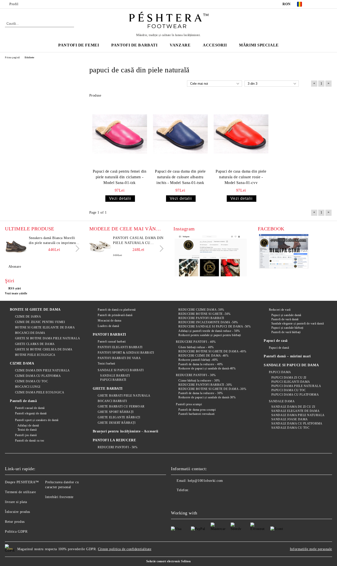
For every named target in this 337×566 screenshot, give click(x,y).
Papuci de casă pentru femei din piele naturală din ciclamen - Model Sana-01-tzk (119, 177)
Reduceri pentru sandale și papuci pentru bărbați (209, 335)
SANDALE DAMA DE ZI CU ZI (293, 406)
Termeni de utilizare (20, 492)
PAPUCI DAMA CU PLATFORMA (295, 394)
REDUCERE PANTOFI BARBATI (201, 318)
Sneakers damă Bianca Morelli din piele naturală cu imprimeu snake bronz (52, 240)
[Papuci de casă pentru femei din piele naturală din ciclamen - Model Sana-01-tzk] (119, 134)
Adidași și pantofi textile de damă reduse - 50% (209, 331)
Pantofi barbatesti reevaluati (196, 414)
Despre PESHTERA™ (22, 482)
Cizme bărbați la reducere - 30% (199, 380)
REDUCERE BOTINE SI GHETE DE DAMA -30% (212, 389)
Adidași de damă (28, 425)
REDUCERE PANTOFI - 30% (196, 375)
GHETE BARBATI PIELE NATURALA (124, 395)
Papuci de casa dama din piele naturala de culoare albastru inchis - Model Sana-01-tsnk (180, 177)
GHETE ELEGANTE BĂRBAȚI (119, 417)
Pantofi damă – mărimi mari (287, 356)
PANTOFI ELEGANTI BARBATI (120, 347)
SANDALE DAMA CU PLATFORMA (296, 423)
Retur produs (15, 522)
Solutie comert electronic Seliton (168, 561)
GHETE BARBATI (108, 388)
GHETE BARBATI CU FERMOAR (121, 406)
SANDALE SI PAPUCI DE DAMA (291, 365)
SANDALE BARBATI (115, 375)
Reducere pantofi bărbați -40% (198, 360)
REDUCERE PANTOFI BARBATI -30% (205, 384)
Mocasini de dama (109, 320)
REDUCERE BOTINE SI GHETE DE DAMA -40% (212, 351)
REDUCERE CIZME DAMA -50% (201, 309)
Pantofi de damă (23, 401)
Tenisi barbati (106, 363)
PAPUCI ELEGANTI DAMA (290, 382)
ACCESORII (215, 45)
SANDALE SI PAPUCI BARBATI (121, 370)
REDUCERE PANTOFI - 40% (196, 342)
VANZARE (180, 45)
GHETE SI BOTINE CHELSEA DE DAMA (44, 349)
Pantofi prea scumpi (189, 404)
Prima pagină (12, 57)
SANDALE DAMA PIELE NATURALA (298, 415)
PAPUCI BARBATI (113, 380)
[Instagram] (329, 4)
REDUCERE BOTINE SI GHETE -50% (204, 314)
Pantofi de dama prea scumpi (197, 409)
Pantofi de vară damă (285, 319)
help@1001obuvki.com (205, 481)
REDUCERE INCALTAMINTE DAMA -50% (208, 322)
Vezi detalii (120, 198)
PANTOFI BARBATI (109, 334)
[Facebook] (314, 4)
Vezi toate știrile (16, 293)
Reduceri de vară (280, 309)
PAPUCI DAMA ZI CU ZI (288, 377)
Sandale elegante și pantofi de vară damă (297, 323)
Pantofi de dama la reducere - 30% (200, 393)
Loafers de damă (108, 326)
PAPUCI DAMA (280, 372)
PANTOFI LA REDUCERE (114, 440)
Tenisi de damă (27, 429)
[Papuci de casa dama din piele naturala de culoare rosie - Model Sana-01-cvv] (241, 134)
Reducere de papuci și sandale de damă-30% (207, 397)
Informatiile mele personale (311, 549)
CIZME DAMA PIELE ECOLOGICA (39, 392)
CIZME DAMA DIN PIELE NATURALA (42, 370)
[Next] (76, 248)
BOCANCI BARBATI (112, 401)
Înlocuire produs (17, 512)
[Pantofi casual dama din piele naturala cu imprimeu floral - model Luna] (100, 247)
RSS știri (14, 288)
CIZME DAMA (22, 363)
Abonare (14, 266)
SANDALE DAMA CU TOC (290, 427)
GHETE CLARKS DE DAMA (35, 344)
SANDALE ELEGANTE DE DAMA (295, 411)
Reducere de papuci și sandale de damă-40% (207, 368)
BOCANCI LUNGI (27, 386)
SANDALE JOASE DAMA (289, 419)
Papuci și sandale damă (286, 315)
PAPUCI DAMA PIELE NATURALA (296, 386)
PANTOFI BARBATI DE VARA (119, 358)
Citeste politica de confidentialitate (124, 549)
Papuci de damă (279, 347)
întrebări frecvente (59, 497)
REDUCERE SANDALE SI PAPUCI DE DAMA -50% (214, 326)
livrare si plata (16, 502)
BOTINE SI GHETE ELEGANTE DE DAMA (45, 327)
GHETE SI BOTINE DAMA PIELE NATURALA (47, 338)
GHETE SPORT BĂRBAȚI (116, 412)
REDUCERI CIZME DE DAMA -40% (203, 355)
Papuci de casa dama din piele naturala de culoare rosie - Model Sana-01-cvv (241, 177)
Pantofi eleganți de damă (31, 413)
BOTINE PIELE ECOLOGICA (35, 355)
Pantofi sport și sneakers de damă (36, 420)
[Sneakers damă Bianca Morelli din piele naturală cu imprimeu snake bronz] (16, 247)
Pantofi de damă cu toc (29, 440)
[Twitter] (322, 4)
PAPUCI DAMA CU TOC (288, 390)
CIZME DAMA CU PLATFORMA (38, 376)
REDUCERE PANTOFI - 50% (117, 447)
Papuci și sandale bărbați (287, 327)
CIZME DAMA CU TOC (31, 381)
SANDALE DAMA (282, 401)
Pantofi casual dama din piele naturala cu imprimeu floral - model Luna (138, 240)
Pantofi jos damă (26, 435)
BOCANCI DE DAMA (30, 333)
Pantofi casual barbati (112, 341)
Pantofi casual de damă (30, 408)
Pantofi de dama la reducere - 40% (200, 364)
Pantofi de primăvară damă (115, 315)
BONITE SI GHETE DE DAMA (35, 309)
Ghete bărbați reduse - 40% (196, 347)
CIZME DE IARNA (28, 316)
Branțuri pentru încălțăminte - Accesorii (125, 431)
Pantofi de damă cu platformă (117, 309)
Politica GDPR (16, 531)
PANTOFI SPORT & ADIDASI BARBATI (126, 352)
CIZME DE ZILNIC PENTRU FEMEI (40, 322)
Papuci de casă (276, 341)
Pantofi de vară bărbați (285, 332)
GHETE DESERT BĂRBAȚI (116, 422)
